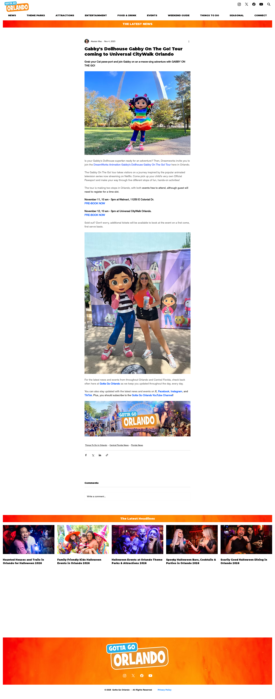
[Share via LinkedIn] (100, 455)
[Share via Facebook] (86, 455)
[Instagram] (239, 4)
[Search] (269, 4)
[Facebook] (254, 4)
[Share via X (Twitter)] (93, 455)
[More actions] (188, 41)
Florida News (137, 445)
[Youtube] (261, 4)
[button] (35, 15)
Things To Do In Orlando (96, 445)
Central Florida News (119, 445)
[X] (246, 4)
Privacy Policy (164, 690)
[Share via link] (107, 455)
